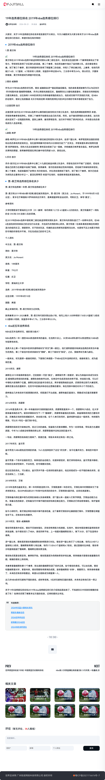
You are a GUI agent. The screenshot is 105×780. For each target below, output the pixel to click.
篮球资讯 (43, 24)
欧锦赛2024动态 (18, 622)
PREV (8, 666)
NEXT (97, 666)
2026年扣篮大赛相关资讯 (22, 608)
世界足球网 (12, 24)
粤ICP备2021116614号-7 (87, 775)
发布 (91, 748)
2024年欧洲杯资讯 (19, 627)
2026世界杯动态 (18, 617)
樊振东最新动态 (17, 612)
